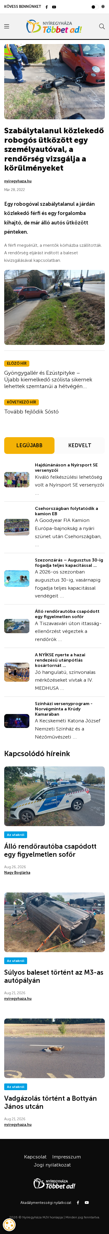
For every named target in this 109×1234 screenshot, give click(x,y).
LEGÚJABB (29, 445)
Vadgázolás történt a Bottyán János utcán (50, 1102)
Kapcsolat (35, 1157)
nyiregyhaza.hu (18, 181)
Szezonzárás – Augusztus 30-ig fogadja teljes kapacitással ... (69, 562)
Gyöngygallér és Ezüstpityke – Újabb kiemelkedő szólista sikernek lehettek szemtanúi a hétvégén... (48, 379)
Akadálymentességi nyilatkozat (45, 1203)
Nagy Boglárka (17, 872)
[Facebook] (47, 7)
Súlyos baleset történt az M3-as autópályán (53, 976)
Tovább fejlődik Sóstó (31, 411)
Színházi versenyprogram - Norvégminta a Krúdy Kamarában (64, 709)
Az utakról (15, 835)
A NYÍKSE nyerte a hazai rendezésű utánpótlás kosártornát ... (60, 660)
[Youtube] (54, 7)
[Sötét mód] (103, 6)
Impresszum (66, 1157)
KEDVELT (79, 445)
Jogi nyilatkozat (52, 1165)
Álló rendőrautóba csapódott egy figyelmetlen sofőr (67, 614)
